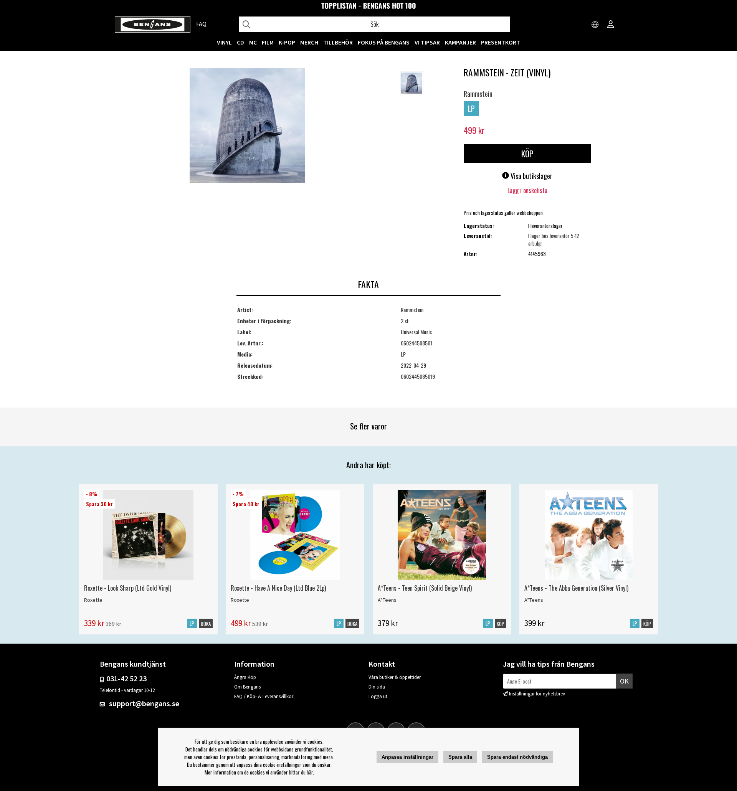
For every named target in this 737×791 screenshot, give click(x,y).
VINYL (224, 42)
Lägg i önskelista (527, 190)
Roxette (93, 599)
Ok (624, 681)
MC (253, 42)
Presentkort (500, 42)
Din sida (376, 687)
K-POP (287, 42)
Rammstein (478, 94)
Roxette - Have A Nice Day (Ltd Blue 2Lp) (278, 588)
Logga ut (377, 696)
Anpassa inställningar (407, 757)
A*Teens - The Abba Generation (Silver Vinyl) (576, 588)
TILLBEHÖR (338, 42)
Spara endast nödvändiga (517, 757)
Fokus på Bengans (384, 42)
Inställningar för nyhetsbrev (537, 693)
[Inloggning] (610, 25)
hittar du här (301, 772)
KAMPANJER (460, 42)
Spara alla (460, 757)
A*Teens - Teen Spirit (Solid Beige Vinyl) (425, 588)
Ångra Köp (245, 677)
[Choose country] (595, 25)
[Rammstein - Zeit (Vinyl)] (247, 126)
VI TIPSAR (427, 42)
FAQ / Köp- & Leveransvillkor (263, 696)
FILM (268, 42)
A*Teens (387, 599)
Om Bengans (247, 687)
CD (240, 42)
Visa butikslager (530, 176)
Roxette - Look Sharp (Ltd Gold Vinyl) (127, 588)
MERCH (309, 42)
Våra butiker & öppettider (394, 677)
